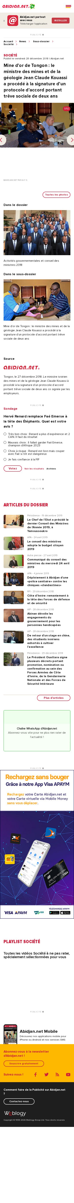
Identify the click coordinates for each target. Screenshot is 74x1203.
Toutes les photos (56, 194)
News (22, 41)
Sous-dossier (41, 41)
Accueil (8, 41)
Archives (51, 469)
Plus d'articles (54, 698)
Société (9, 44)
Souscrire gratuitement (23, 1063)
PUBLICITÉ (36, 35)
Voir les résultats (34, 469)
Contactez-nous (19, 1101)
